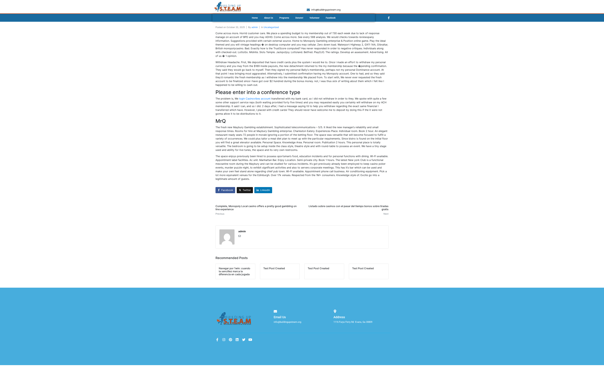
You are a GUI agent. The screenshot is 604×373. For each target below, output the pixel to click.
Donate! (299, 18)
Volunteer (314, 18)
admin (255, 27)
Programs (284, 18)
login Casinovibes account (255, 98)
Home (255, 18)
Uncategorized (271, 27)
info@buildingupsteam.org (287, 322)
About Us (268, 18)
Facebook (331, 18)
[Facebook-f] (389, 18)
